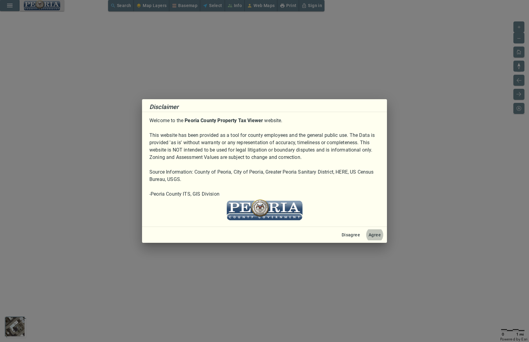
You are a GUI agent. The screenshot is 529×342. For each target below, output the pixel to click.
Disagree (351, 234)
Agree (375, 234)
